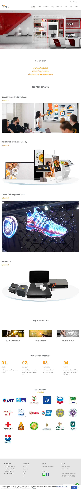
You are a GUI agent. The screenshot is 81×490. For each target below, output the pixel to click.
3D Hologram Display (9, 471)
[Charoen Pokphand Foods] (72, 399)
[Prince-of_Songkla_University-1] (46, 435)
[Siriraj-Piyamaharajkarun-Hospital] (46, 425)
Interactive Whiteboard (9, 466)
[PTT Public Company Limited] (8, 399)
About (24, 466)
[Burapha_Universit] (59, 412)
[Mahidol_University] (34, 433)
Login (73, 1)
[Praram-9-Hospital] (72, 425)
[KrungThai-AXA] (21, 399)
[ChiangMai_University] (72, 412)
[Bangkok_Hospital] (8, 438)
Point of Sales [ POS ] (9, 473)
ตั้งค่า (34, 488)
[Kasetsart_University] (34, 425)
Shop (24, 471)
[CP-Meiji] (8, 412)
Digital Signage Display (9, 469)
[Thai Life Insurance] (46, 412)
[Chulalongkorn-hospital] (8, 425)
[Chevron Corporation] (59, 399)
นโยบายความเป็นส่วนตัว (47, 466)
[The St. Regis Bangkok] (72, 434)
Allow (74, 487)
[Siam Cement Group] (34, 412)
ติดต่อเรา (44, 471)
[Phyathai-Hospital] (21, 433)
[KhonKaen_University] (21, 425)
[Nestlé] (21, 412)
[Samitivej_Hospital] (59, 425)
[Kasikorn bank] (34, 399)
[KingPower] (46, 399)
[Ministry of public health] (59, 434)
